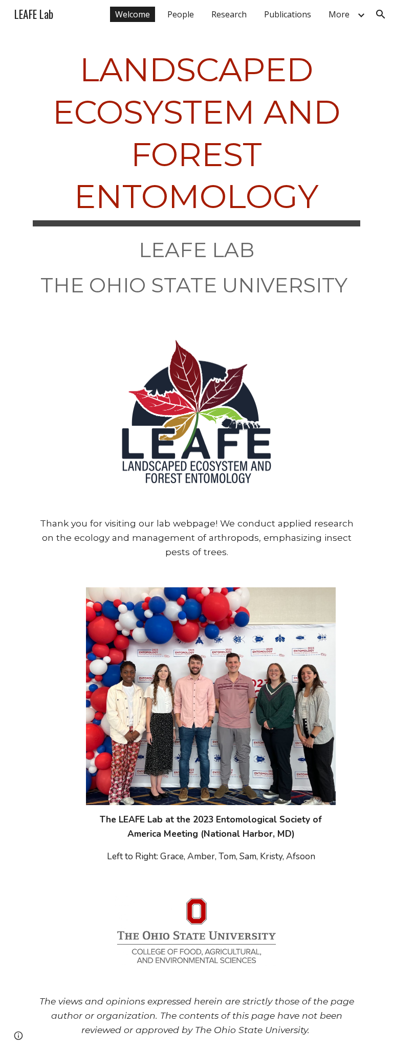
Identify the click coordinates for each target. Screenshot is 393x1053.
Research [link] (229, 14)
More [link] (339, 14)
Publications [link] (287, 14)
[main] (196, 177)
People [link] (180, 14)
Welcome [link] (132, 14)
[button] (380, 14)
